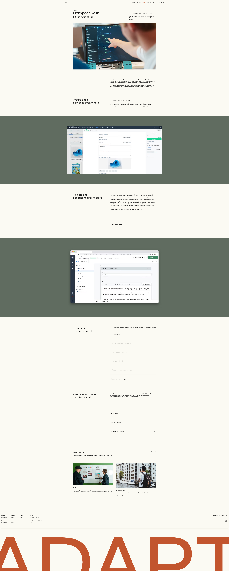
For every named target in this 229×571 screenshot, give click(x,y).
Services (139, 2)
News (143, 2)
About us (149, 2)
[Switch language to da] (161, 2)
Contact (154, 2)
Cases (133, 2)
